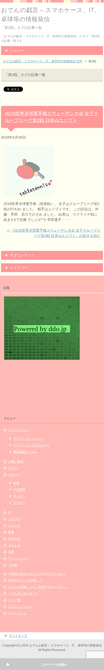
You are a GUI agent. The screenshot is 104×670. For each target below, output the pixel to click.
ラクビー (19, 503)
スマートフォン (19, 430)
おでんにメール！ (20, 606)
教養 (11, 532)
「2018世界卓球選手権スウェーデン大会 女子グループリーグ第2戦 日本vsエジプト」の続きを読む (55, 233)
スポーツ (14, 474)
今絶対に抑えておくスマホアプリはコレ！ (37, 573)
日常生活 (14, 539)
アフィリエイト (19, 558)
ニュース (14, 525)
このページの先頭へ (54, 664)
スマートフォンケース (28, 438)
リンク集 (14, 600)
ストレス (14, 545)
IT (9, 512)
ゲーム (12, 468)
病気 (11, 552)
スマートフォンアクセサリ (31, 445)
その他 (12, 565)
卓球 (16, 483)
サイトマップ (17, 613)
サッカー (19, 496)
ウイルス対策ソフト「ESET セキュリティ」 (38, 587)
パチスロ (14, 519)
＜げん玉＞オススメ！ (23, 593)
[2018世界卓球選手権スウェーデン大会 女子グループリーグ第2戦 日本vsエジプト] (29, 193)
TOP (42, 61)
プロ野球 (19, 489)
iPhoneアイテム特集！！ (25, 580)
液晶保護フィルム (25, 452)
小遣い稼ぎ (15, 461)
